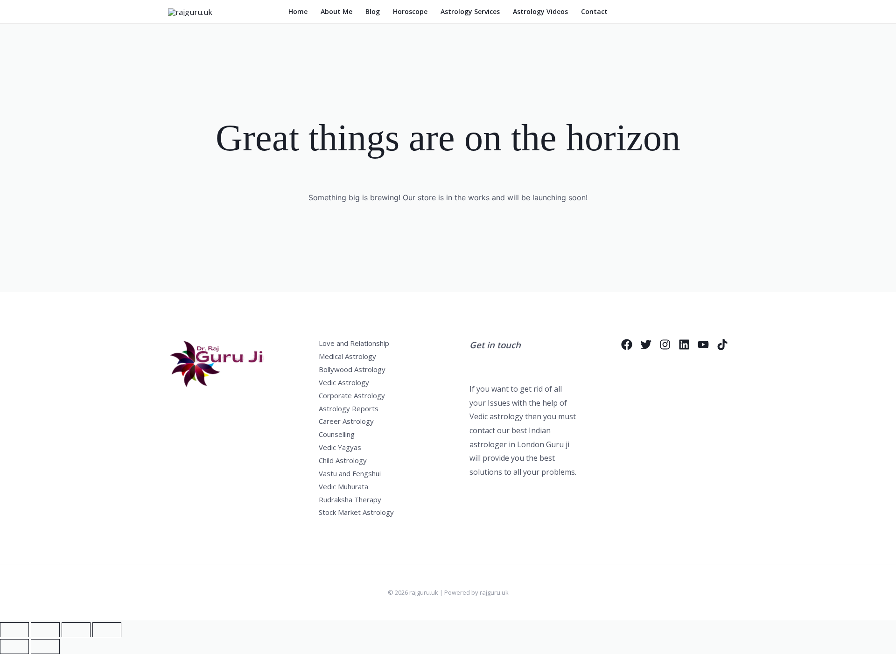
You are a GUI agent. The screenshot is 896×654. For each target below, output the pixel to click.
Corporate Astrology (352, 395)
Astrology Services (470, 11)
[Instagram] (665, 344)
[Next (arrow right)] (45, 646)
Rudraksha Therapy (350, 499)
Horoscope (410, 11)
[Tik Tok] (722, 344)
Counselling (337, 434)
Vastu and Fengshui (350, 473)
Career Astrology (346, 421)
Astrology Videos (540, 11)
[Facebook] (626, 344)
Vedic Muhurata (343, 486)
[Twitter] (645, 344)
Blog (372, 11)
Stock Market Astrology (356, 512)
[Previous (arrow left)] (14, 646)
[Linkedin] (684, 344)
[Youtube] (703, 344)
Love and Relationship (354, 343)
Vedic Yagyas (340, 447)
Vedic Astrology (344, 382)
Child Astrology (343, 460)
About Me (336, 11)
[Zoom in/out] (14, 629)
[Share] (76, 629)
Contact (594, 11)
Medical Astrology (347, 356)
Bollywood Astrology (352, 369)
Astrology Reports (348, 408)
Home (298, 11)
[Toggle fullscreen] (45, 629)
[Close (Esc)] (106, 629)
